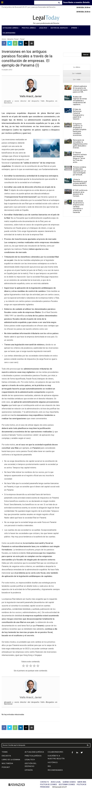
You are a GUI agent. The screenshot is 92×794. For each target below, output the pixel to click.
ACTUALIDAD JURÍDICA (34, 752)
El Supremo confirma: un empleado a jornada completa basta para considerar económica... (79, 129)
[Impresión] (31, 43)
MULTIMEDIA (7, 763)
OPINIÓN (29, 770)
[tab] (76, 67)
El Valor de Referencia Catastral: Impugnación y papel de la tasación (78, 114)
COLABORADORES (55, 752)
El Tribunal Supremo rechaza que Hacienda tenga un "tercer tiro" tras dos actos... (80, 157)
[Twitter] (9, 43)
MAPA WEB (82, 782)
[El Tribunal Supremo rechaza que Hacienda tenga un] (68, 153)
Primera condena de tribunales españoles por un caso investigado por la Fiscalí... (79, 171)
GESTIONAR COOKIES (67, 784)
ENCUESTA (6, 755)
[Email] (26, 43)
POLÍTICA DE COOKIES (48, 784)
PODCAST (6, 767)
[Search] (59, 3)
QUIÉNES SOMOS (69, 782)
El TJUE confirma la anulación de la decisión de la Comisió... (80, 193)
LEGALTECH (30, 759)
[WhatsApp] (15, 43)
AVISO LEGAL (56, 782)
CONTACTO (44, 782)
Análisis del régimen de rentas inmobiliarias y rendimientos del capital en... (80, 100)
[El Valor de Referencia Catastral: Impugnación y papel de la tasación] (68, 110)
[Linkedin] (20, 43)
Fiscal (22, 39)
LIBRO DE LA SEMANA (11, 759)
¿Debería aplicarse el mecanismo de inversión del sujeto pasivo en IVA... (80, 89)
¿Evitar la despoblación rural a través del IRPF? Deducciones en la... (80, 182)
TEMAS (5, 752)
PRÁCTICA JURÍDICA (33, 755)
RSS (49, 766)
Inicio (4, 39)
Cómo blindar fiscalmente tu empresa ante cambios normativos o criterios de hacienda (78, 206)
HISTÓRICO (53, 762)
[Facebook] (4, 43)
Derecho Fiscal (12, 39)
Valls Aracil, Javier (31, 96)
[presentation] (76, 67)
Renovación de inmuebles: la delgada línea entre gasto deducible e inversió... (80, 144)
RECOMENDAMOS (55, 770)
